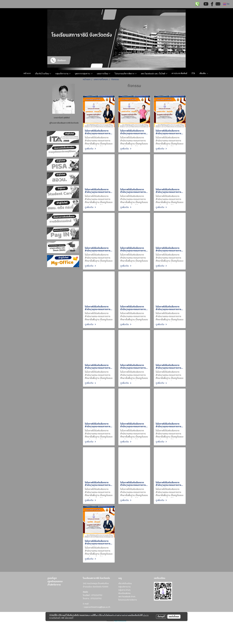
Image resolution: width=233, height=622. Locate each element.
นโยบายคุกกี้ (69, 618)
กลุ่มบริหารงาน (62, 74)
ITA (193, 73)
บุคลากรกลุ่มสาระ (83, 74)
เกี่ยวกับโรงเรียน (42, 74)
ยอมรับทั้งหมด (174, 616)
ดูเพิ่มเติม (89, 149)
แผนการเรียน (103, 74)
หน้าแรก (27, 73)
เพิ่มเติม (202, 73)
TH (227, 4)
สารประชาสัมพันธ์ (179, 73)
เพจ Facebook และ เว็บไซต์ (153, 74)
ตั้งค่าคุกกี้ (161, 616)
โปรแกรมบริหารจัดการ (125, 74)
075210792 (96, 598)
